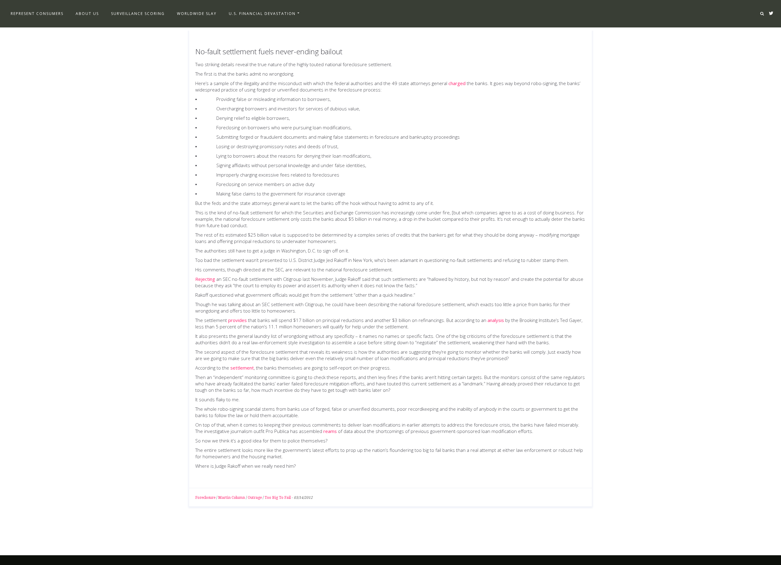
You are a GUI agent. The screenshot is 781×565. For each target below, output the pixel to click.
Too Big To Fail (278, 497)
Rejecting (205, 279)
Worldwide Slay (197, 13)
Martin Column (231, 497)
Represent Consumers (37, 13)
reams (330, 431)
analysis (496, 320)
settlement (242, 368)
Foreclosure (205, 497)
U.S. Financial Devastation (262, 13)
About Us (87, 13)
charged (457, 83)
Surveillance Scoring (138, 13)
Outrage (255, 497)
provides (237, 320)
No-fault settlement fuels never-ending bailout (268, 51)
